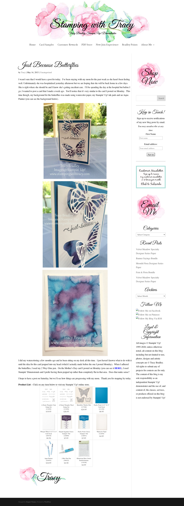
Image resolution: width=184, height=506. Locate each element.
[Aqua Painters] (48, 455)
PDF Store (87, 45)
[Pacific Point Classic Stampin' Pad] (84, 428)
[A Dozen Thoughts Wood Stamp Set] (66, 402)
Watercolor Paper (101, 432)
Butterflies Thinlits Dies (84, 405)
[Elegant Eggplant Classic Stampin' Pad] (66, 428)
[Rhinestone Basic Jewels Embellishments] (84, 455)
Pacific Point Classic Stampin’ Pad (84, 433)
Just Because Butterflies (48, 65)
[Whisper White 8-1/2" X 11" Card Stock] (48, 428)
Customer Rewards (68, 45)
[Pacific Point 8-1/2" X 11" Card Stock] (101, 402)
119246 (84, 462)
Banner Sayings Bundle (147, 258)
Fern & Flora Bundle (145, 272)
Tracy (23, 72)
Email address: (150, 143)
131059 (48, 409)
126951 (84, 436)
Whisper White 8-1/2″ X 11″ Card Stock (48, 433)
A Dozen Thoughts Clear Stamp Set (48, 406)
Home (32, 45)
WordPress (47, 502)
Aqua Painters (49, 458)
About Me (146, 45)
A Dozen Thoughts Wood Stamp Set (66, 406)
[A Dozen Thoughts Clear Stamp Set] (48, 402)
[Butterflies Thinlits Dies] (84, 402)
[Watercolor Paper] (101, 428)
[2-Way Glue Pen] (66, 455)
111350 (101, 409)
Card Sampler (46, 45)
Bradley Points (130, 45)
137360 (84, 407)
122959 (101, 434)
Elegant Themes (31, 502)
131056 (66, 409)
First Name (151, 133)
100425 (66, 460)
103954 (48, 460)
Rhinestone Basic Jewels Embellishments (84, 459)
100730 (48, 436)
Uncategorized (46, 72)
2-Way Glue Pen (66, 458)
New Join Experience (107, 45)
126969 (66, 436)
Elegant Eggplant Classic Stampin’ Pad (66, 433)
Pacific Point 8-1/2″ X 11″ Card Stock (101, 406)
